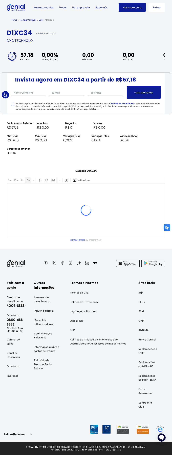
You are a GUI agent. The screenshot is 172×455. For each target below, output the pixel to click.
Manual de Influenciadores (43, 322)
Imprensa (12, 375)
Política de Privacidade (123, 103)
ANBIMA (143, 330)
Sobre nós (101, 7)
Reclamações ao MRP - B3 (146, 364)
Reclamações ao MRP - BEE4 (147, 377)
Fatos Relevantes (145, 391)
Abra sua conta (132, 7)
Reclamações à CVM (147, 351)
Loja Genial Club (145, 404)
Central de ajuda (13, 341)
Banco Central (147, 339)
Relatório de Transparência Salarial (43, 364)
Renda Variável (27, 19)
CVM (141, 320)
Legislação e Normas (83, 311)
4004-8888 (16, 305)
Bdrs (41, 19)
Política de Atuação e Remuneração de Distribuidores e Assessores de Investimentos (98, 341)
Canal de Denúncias (13, 355)
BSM (141, 311)
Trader (63, 7)
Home (14, 19)
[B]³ (140, 292)
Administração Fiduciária (43, 335)
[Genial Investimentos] (16, 7)
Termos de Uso (79, 292)
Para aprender (81, 7)
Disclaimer (76, 320)
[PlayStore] (153, 263)
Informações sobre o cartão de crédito (46, 349)
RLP (72, 330)
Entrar (157, 7)
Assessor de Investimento (42, 299)
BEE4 (141, 302)
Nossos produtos (43, 7)
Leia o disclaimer (15, 434)
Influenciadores (43, 310)
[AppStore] (128, 263)
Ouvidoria (13, 366)
